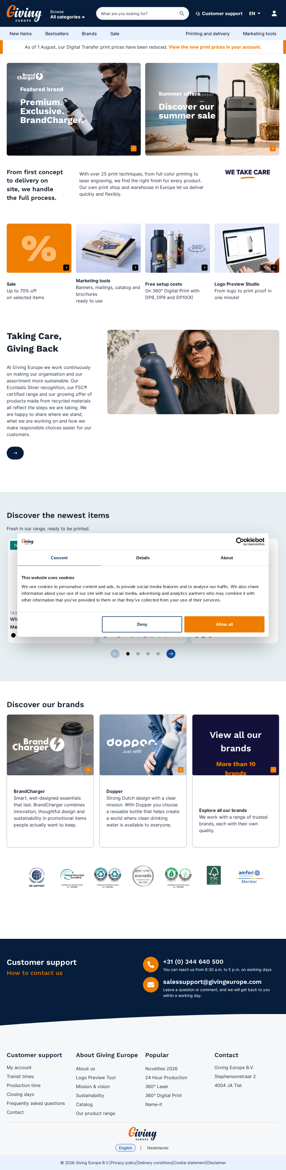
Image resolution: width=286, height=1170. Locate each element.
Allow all (224, 624)
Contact (15, 1112)
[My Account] (274, 13)
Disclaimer (216, 1162)
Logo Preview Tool (96, 1077)
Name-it (153, 1104)
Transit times (20, 1076)
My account (19, 1067)
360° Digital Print (163, 1095)
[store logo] (143, 1133)
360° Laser (156, 1086)
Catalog (84, 1104)
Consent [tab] (59, 557)
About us (85, 1068)
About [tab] (227, 557)
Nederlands (157, 1147)
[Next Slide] (170, 653)
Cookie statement (190, 1162)
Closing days (20, 1094)
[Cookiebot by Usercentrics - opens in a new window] (240, 541)
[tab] (128, 653)
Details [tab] (143, 557)
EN (252, 13)
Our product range (95, 1113)
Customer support (221, 13)
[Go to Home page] (24, 13)
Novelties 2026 (161, 1068)
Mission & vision (93, 1086)
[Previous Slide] (115, 653)
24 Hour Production (166, 1077)
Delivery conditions (155, 1162)
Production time (23, 1085)
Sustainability (90, 1095)
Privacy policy (123, 1162)
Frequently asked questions (36, 1103)
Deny (142, 624)
